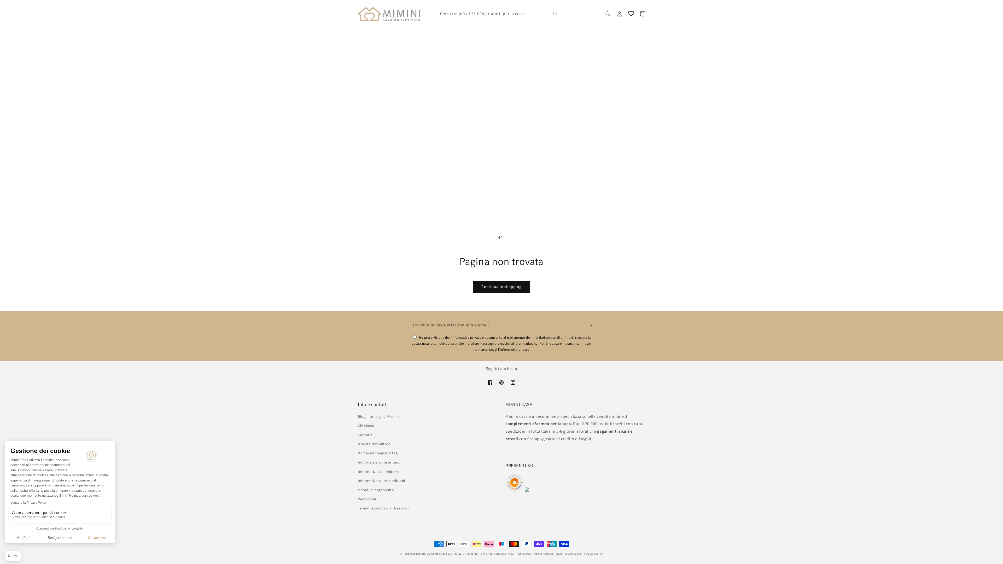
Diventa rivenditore (374, 444)
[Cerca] (555, 14)
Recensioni (367, 499)
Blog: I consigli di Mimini (378, 416)
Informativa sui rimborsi (378, 471)
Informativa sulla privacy (379, 462)
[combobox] (498, 14)
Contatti (365, 434)
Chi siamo (366, 425)
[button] (608, 14)
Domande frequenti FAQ (378, 453)
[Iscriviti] (590, 325)
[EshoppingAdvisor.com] (514, 490)
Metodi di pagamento (376, 489)
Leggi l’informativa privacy (509, 349)
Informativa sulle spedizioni (381, 480)
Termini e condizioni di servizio (384, 508)
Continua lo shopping (501, 286)
